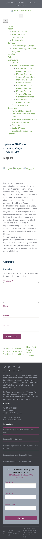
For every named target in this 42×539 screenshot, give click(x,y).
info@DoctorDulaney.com (12, 413)
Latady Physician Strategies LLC (29, 531)
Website (6, 325)
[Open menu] (21, 16)
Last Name (9, 493)
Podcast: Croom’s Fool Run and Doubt (17, 462)
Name (6, 306)
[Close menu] (5, 21)
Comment (8, 281)
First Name (9, 482)
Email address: (10, 504)
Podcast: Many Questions (12, 439)
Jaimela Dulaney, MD (11, 532)
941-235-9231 (11, 408)
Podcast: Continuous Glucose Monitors (17, 455)
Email (6, 316)
